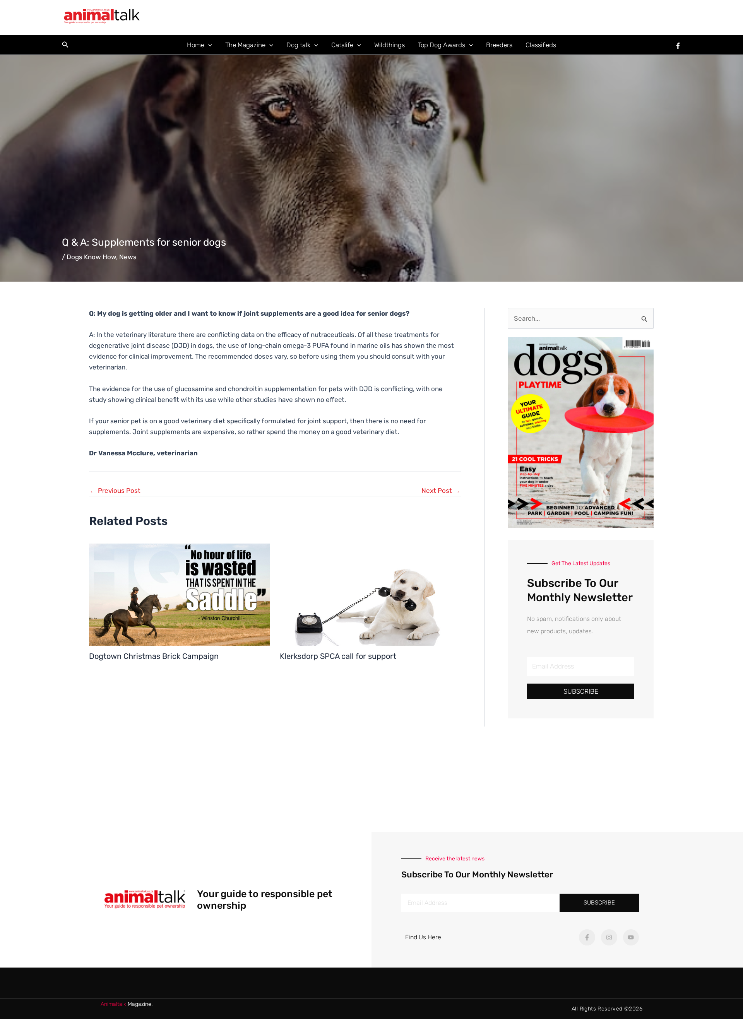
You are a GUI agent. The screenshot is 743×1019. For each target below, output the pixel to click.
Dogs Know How (91, 257)
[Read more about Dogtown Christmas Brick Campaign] (179, 594)
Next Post (440, 490)
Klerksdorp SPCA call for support (338, 656)
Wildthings (389, 45)
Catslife (342, 45)
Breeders (499, 45)
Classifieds (541, 45)
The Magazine (245, 45)
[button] (65, 45)
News (128, 257)
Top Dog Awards (441, 45)
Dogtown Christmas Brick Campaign (154, 656)
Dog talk (298, 45)
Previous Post (115, 490)
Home (195, 45)
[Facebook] (678, 46)
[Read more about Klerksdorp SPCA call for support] (370, 594)
